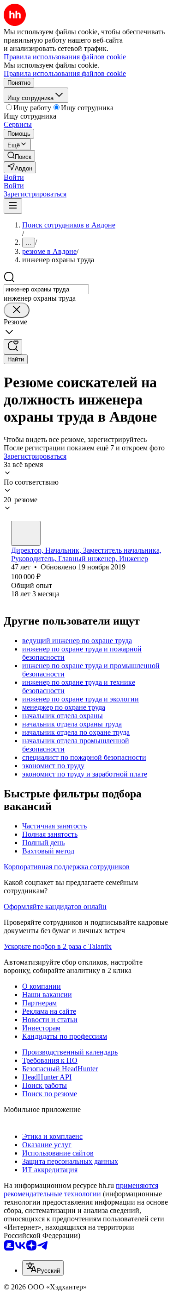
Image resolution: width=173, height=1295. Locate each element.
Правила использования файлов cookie (65, 73)
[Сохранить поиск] (13, 346)
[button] (14, 177)
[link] (19, 156)
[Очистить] (17, 310)
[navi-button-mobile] (13, 206)
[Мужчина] (26, 533)
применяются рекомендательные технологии (81, 1189)
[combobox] (46, 289)
